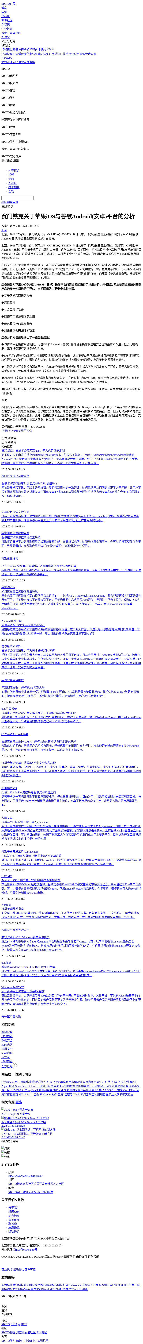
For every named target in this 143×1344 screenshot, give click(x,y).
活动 (11, 191)
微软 (8, 962)
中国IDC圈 (37, 1289)
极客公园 (9, 1289)
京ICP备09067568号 (25, 1249)
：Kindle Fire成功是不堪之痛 (28, 792)
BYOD (20, 987)
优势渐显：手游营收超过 (27, 650)
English (12, 1223)
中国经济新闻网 (116, 1285)
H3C (4, 876)
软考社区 (7, 20)
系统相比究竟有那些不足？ (23, 625)
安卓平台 (12, 680)
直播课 (39, 49)
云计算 (5, 1016)
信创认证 (32, 53)
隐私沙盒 (12, 533)
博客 (4, 7)
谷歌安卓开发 (9, 930)
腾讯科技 (18, 1285)
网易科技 (29, 1285)
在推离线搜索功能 (20, 537)
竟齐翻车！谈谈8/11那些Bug (29, 483)
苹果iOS (6, 430)
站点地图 (14, 1215)
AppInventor (31, 851)
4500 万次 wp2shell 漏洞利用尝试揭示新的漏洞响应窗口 (49, 1090)
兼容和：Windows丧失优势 (25, 937)
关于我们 (14, 1207)
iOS (15, 646)
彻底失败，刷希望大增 (23, 687)
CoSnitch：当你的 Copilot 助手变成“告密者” (47, 1094)
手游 (4, 680)
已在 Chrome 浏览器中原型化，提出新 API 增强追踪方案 (38, 566)
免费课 (5, 24)
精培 (25, 1192)
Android (16, 430)
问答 (15, 62)
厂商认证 (54, 53)
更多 (19, 1102)
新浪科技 (7, 1285)
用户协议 (14, 1227)
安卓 (4, 788)
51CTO (12, 1175)
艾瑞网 (83, 1285)
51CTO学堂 (15, 1192)
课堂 (21, 62)
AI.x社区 (58, 1183)
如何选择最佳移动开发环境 (19, 591)
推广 (21, 680)
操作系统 (7, 734)
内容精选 (14, 170)
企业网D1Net (52, 1289)
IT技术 (64, 53)
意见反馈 (14, 1220)
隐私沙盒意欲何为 (15, 512)
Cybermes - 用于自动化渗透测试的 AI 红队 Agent (30, 1081)
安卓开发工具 (15, 851)
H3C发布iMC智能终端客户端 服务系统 (31, 855)
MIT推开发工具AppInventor (24, 822)
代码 (15, 476)
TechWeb (73, 1285)
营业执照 (7, 1269)
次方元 (72, 1289)
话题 (11, 178)
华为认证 (43, 53)
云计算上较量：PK (22, 991)
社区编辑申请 (9, 202)
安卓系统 (7, 646)
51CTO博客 (15, 1183)
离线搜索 (12, 558)
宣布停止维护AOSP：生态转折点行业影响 (38, 741)
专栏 (26, 62)
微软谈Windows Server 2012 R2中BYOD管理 (28, 966)
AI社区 (12, 183)
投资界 (64, 1289)
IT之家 (130, 1285)
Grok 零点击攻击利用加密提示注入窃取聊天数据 (103, 1094)
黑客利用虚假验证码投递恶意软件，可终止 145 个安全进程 (96, 1081)
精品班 (5, 16)
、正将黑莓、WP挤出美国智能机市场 (31, 880)
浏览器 (11, 587)
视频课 (5, 49)
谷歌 (4, 533)
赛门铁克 (26, 430)
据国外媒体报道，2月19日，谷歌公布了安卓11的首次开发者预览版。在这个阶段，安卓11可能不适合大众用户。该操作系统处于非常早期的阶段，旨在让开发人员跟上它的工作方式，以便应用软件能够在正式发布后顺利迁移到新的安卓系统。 (71, 771)
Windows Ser (8, 987)
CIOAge (22, 1175)
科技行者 (62, 1285)
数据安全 (23, 533)
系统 (14, 708)
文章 (4, 62)
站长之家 (92, 1285)
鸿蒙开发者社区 (11, 33)
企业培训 (7, 28)
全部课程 (7, 53)
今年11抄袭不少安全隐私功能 (28, 762)
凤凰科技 (40, 1285)
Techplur (37, 1175)
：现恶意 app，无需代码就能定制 (33, 450)
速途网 (102, 1285)
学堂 (4, 12)
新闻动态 (14, 1211)
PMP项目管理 (76, 53)
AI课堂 (5, 37)
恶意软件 (23, 476)
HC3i (30, 1175)
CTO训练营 (46, 1192)
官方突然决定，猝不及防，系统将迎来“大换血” (38, 713)
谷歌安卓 (7, 817)
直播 (32, 62)
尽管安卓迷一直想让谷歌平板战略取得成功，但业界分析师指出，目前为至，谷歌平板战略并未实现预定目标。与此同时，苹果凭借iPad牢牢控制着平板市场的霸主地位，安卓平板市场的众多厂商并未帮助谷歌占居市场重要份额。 (71, 800)
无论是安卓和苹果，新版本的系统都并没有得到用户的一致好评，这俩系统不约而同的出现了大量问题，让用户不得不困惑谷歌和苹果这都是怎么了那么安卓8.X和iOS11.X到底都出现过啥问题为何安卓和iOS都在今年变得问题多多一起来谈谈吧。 (71, 491)
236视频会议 (23, 1289)
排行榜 (22, 49)
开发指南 (12, 908)
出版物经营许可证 (24, 1269)
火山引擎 (82, 1289)
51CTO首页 (8, 3)
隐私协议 (14, 1231)
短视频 (31, 49)
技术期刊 (14, 187)
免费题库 (90, 53)
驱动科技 (51, 1285)
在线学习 (7, 58)
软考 (24, 53)
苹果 (19, 646)
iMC (9, 876)
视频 (11, 174)
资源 (10, 62)
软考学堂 (48, 49)
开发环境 (16, 621)
